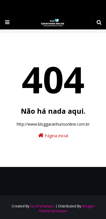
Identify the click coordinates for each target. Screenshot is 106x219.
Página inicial (56, 135)
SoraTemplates (42, 206)
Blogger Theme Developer (67, 208)
